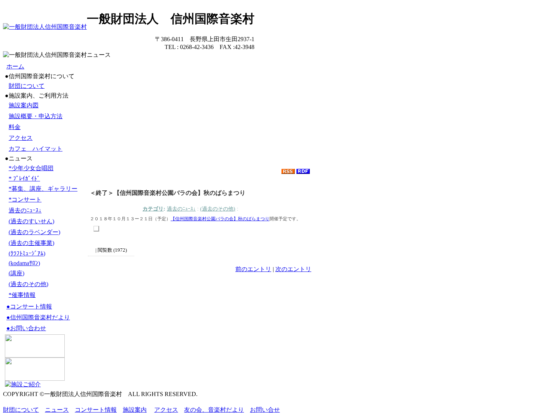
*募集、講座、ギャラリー (43, 188)
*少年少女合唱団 (31, 168)
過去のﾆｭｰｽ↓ (25, 210)
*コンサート (25, 199)
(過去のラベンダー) (34, 232)
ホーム (15, 66)
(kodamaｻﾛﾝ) (24, 263)
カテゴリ (153, 209)
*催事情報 (22, 295)
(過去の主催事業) (31, 243)
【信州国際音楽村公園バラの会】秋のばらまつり (220, 218)
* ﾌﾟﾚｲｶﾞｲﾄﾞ (24, 178)
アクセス (21, 138)
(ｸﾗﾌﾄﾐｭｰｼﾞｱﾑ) (27, 253)
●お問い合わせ (26, 328)
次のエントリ (293, 269)
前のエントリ (253, 269)
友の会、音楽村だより (214, 410)
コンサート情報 (96, 410)
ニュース (57, 410)
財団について (27, 86)
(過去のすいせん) (31, 221)
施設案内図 (24, 105)
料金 (15, 127)
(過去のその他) (28, 284)
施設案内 (135, 410)
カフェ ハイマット (35, 148)
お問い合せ (265, 410)
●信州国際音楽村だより (38, 317)
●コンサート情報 (29, 306)
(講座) (16, 273)
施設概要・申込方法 (35, 116)
